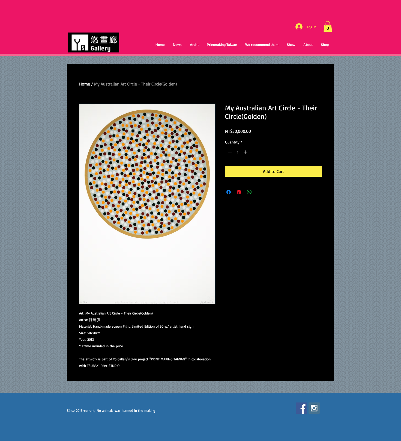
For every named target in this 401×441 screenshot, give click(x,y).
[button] (327, 26)
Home (84, 84)
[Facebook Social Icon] (301, 408)
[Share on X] (259, 192)
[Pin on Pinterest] (239, 192)
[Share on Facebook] (228, 192)
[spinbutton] (238, 152)
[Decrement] (229, 152)
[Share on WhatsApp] (249, 192)
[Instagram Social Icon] (314, 408)
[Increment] (246, 152)
